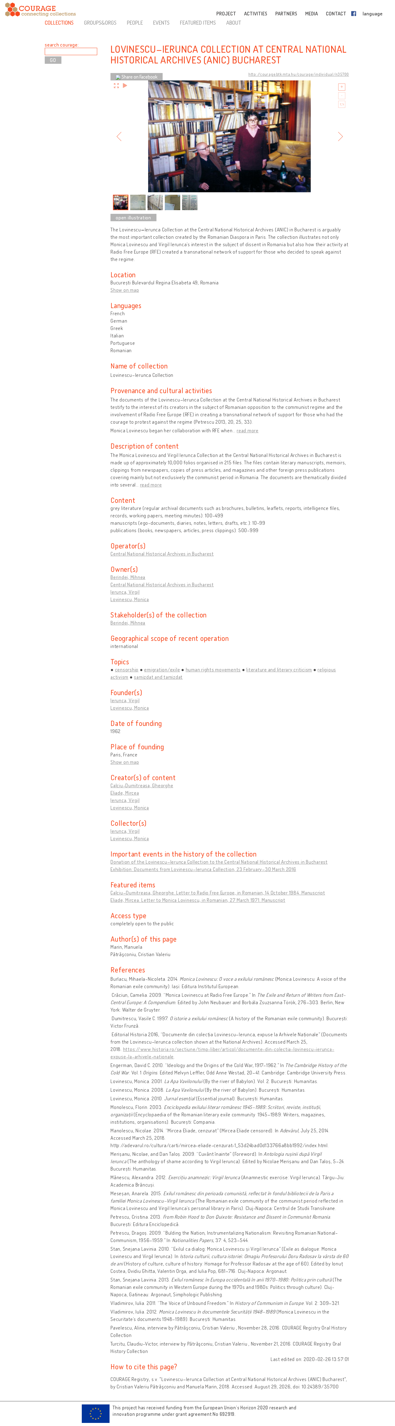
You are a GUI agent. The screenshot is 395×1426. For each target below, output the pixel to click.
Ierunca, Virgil (124, 592)
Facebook (355, 13)
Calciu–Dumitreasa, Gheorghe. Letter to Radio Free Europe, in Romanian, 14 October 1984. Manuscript (217, 893)
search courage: (62, 45)
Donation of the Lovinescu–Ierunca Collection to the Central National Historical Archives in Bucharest (219, 862)
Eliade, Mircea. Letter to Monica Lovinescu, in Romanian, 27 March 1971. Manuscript (197, 900)
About (233, 22)
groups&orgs (100, 22)
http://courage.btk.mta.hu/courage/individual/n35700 (298, 74)
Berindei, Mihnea (127, 577)
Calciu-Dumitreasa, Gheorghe (141, 785)
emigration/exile (162, 669)
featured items (198, 22)
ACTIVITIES (255, 13)
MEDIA (311, 13)
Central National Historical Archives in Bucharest (162, 554)
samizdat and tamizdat (158, 677)
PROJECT (226, 13)
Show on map (124, 290)
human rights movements (213, 669)
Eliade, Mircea (124, 793)
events (161, 22)
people (135, 22)
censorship (127, 669)
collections (59, 22)
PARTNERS (286, 13)
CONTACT (336, 13)
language (372, 13)
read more (248, 430)
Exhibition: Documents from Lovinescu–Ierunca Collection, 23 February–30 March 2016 (203, 869)
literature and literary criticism (279, 669)
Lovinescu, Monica (129, 599)
